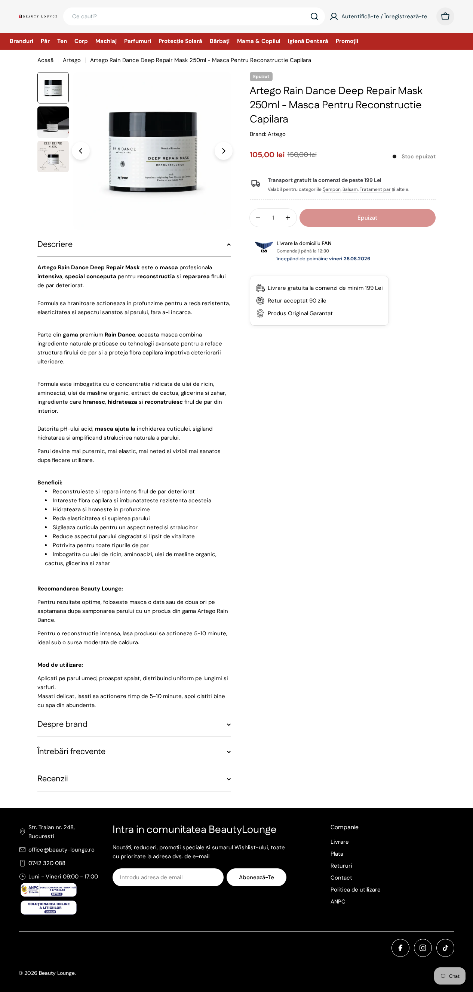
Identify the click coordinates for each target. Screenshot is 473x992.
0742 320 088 (46, 863)
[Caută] (314, 16)
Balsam (350, 189)
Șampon (332, 189)
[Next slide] (224, 151)
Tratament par (375, 189)
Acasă (45, 60)
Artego (72, 60)
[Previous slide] (81, 151)
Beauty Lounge (57, 973)
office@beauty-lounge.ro (61, 849)
